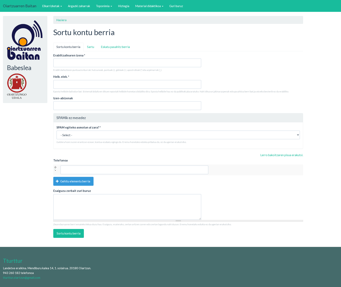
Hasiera (61, 20)
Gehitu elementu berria (75, 181)
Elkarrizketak (51, 6)
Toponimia (103, 6)
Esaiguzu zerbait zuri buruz (72, 190)
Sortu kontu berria (69, 48)
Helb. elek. (61, 76)
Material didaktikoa (148, 6)
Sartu (90, 47)
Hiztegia (123, 6)
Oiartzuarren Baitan (19, 6)
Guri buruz (176, 6)
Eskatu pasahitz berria (115, 47)
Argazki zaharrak (79, 6)
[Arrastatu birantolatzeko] (55, 168)
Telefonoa (60, 160)
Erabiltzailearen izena (69, 55)
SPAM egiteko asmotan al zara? (78, 127)
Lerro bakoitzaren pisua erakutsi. (281, 155)
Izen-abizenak (63, 98)
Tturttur (12, 261)
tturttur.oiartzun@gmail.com (21, 277)
